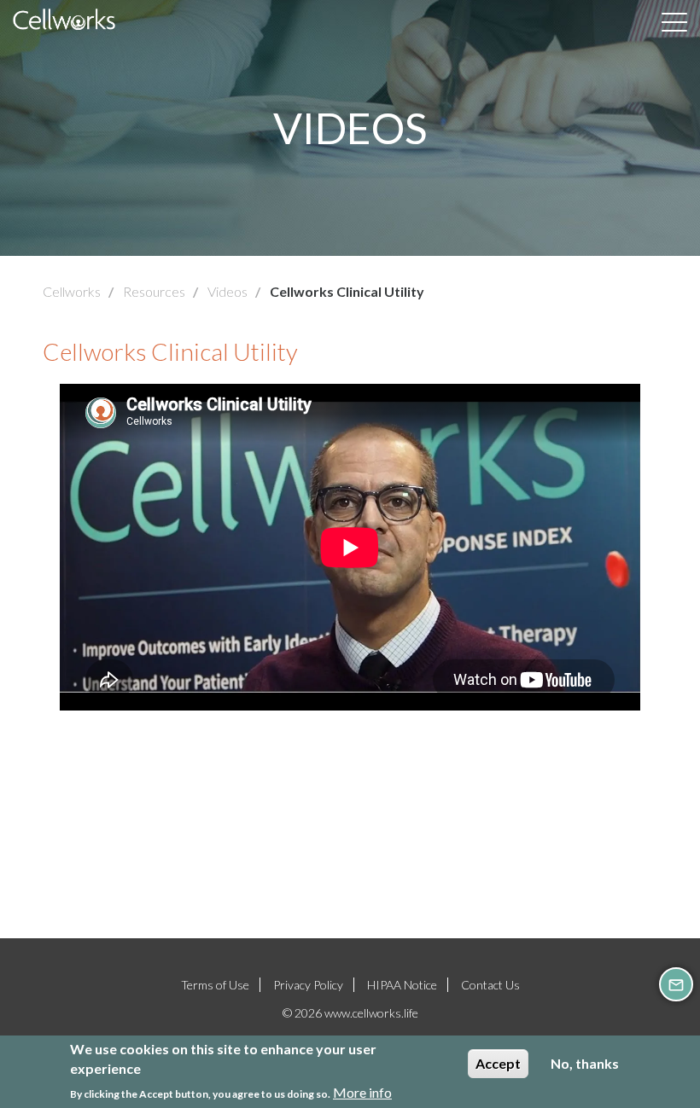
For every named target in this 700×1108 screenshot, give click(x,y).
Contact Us (490, 984)
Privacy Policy (308, 984)
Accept (498, 1063)
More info (362, 1092)
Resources (154, 291)
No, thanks (585, 1063)
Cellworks (72, 291)
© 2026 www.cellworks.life (350, 1013)
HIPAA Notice (402, 984)
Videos (227, 291)
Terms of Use (215, 984)
